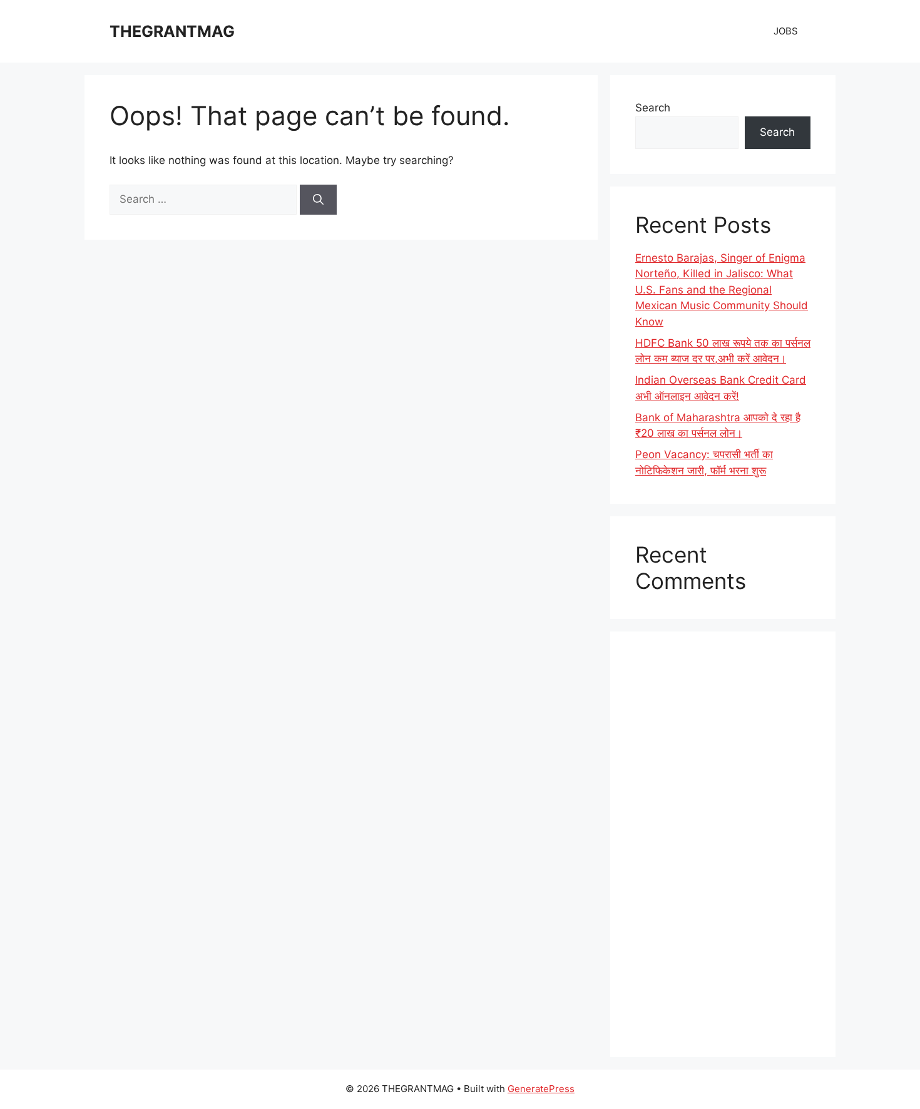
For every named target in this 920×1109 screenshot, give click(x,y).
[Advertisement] (722, 844)
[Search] (318, 200)
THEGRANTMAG (172, 31)
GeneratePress (541, 1089)
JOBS (786, 31)
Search (652, 107)
